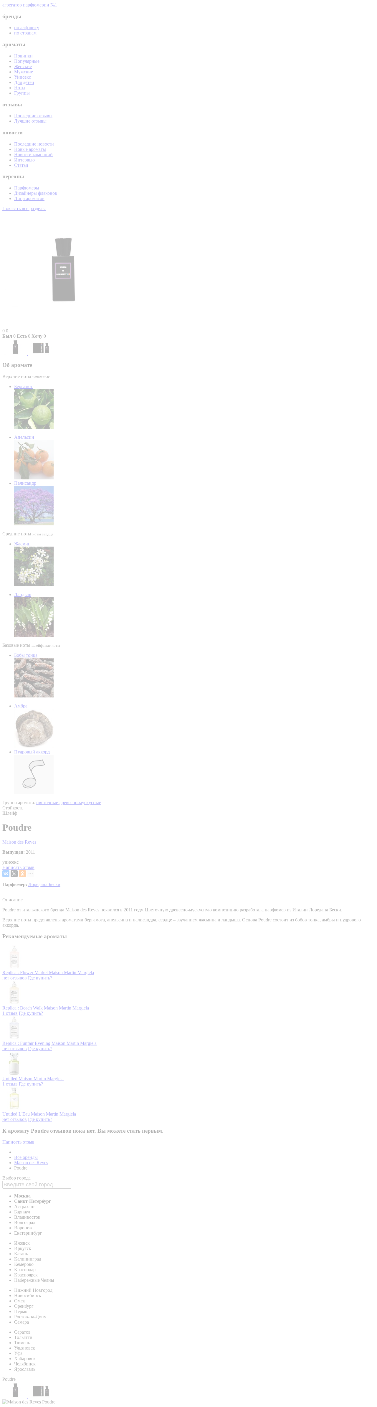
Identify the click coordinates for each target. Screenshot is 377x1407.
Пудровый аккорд (32, 751)
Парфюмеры (26, 187)
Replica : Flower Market (25, 972)
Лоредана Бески (44, 884)
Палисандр (25, 483)
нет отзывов (14, 977)
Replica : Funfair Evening (27, 1043)
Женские (23, 66)
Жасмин (22, 543)
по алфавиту (26, 27)
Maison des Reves (19, 841)
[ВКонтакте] (5, 873)
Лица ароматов (29, 198)
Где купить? (40, 977)
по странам (25, 32)
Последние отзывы (33, 115)
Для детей (24, 82)
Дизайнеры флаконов (35, 193)
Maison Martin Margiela (71, 972)
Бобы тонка (25, 655)
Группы (22, 92)
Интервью (24, 159)
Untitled (10, 1078)
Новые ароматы (30, 149)
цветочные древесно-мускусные (68, 802)
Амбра (20, 705)
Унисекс (22, 77)
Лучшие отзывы (30, 120)
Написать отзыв (18, 867)
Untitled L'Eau (16, 1113)
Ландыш (22, 594)
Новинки (23, 55)
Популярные (26, 61)
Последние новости (34, 143)
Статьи (21, 165)
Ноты (19, 87)
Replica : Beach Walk (23, 1007)
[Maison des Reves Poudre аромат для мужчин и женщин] (15, 353)
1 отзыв (10, 1013)
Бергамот (23, 386)
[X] (14, 873)
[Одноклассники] (22, 873)
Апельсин (24, 437)
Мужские (23, 71)
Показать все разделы (24, 208)
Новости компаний (33, 154)
